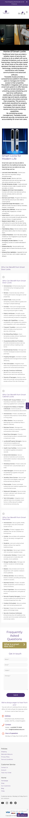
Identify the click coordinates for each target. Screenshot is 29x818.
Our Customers (5, 786)
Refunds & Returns (6, 754)
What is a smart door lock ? (11, 645)
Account (3, 770)
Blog (2, 788)
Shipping (4, 751)
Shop (2, 783)
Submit (16, 695)
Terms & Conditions (7, 759)
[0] (21, 13)
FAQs (3, 791)
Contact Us (4, 767)
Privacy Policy (5, 757)
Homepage (4, 780)
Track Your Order (6, 772)
